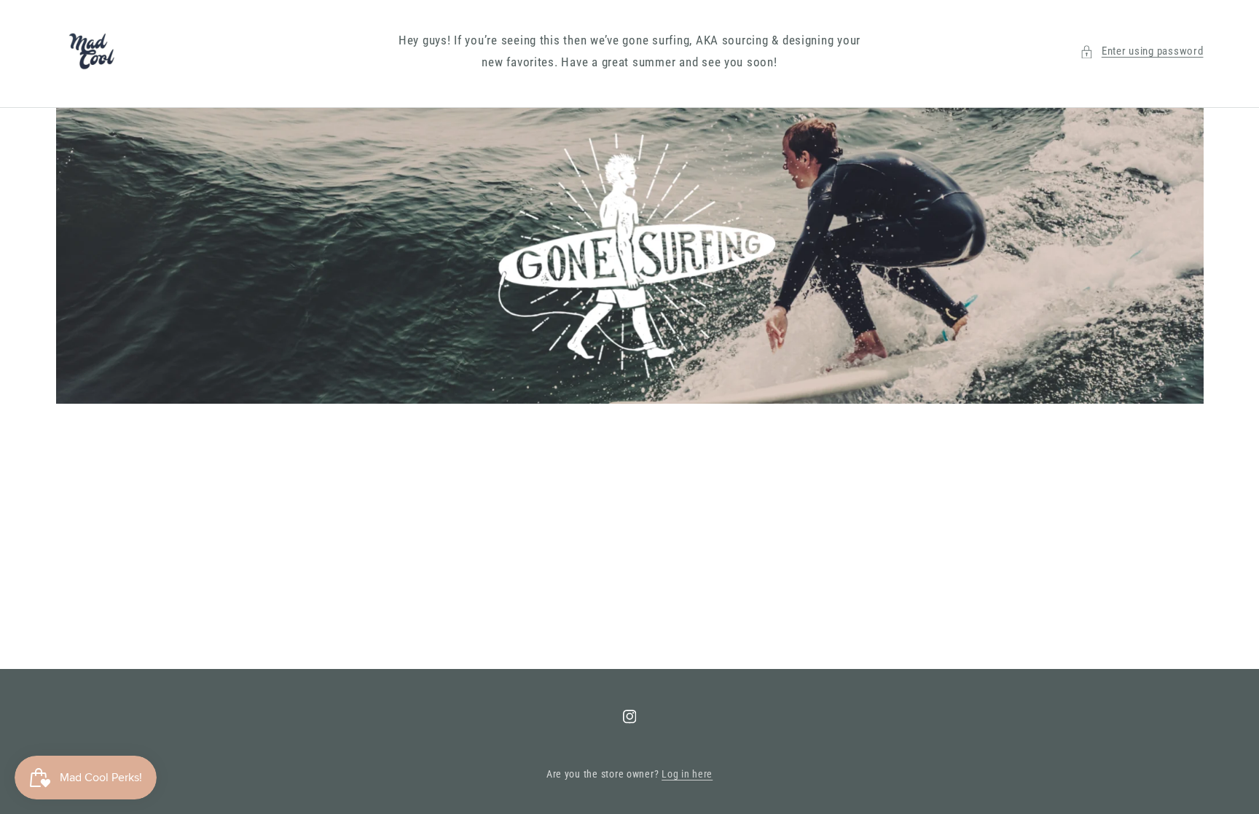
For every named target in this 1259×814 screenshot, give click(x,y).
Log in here (687, 774)
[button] (1141, 51)
